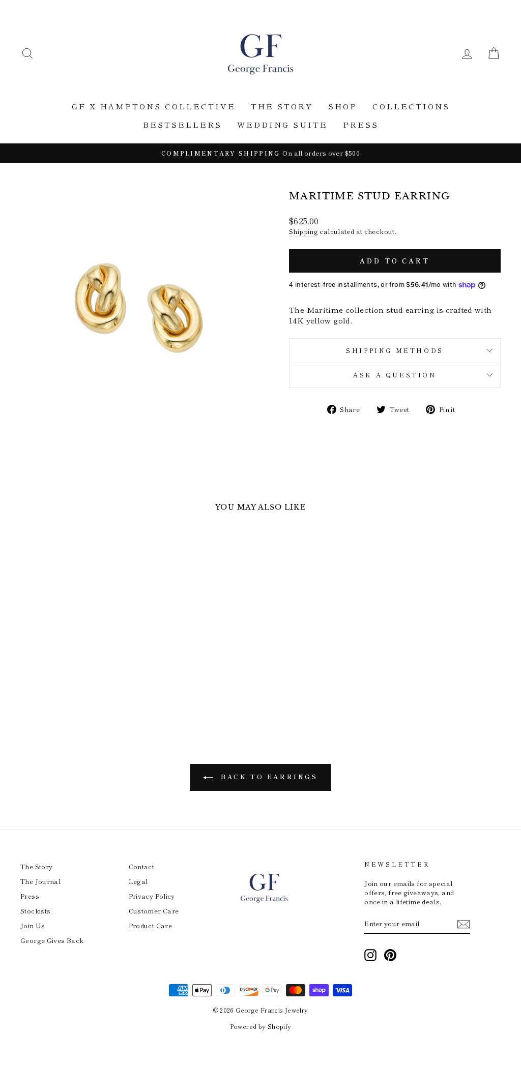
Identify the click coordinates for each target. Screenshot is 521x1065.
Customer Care (154, 910)
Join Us (32, 925)
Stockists (35, 910)
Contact (142, 866)
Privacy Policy (152, 896)
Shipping (303, 231)
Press (361, 124)
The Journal (40, 881)
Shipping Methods (395, 350)
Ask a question (394, 374)
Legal (138, 881)
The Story (282, 106)
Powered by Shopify (261, 1026)
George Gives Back (51, 940)
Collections (411, 106)
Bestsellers (182, 124)
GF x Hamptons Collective (154, 106)
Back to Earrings (267, 776)
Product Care (150, 925)
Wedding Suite (282, 124)
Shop (342, 106)
